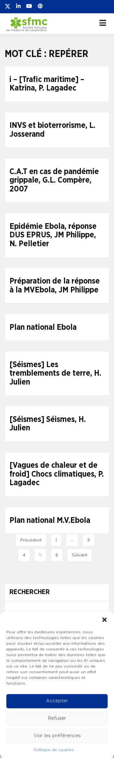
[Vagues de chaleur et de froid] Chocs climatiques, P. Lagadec (57, 474)
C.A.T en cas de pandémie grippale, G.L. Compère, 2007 (54, 180)
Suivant (79, 555)
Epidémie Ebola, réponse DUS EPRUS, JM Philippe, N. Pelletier (53, 235)
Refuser (57, 718)
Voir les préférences (57, 735)
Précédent (31, 540)
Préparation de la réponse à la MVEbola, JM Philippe (55, 285)
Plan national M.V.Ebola (50, 520)
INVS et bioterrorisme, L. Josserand (52, 130)
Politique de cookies (54, 750)
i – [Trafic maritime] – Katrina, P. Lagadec (47, 84)
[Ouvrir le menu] (102, 23)
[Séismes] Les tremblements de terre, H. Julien (55, 373)
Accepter (57, 700)
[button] (104, 620)
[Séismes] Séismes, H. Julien (48, 424)
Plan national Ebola (43, 327)
